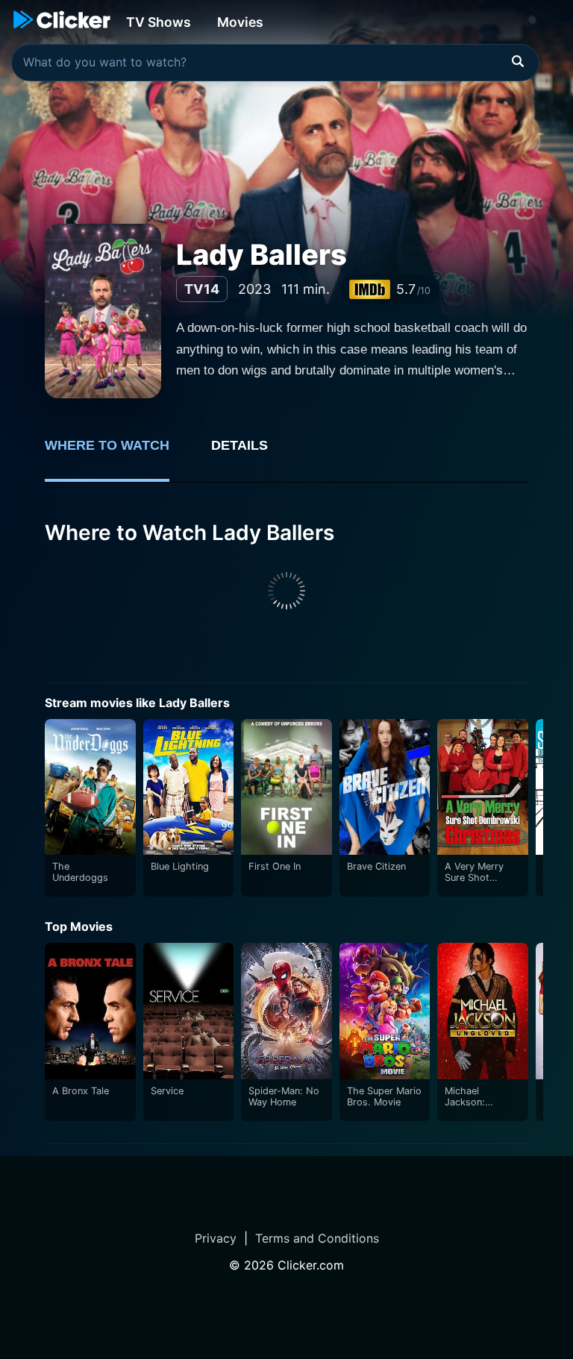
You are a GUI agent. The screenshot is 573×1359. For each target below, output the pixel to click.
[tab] (117, 453)
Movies (240, 22)
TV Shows (158, 22)
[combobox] (275, 62)
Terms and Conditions (317, 1238)
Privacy (216, 1238)
